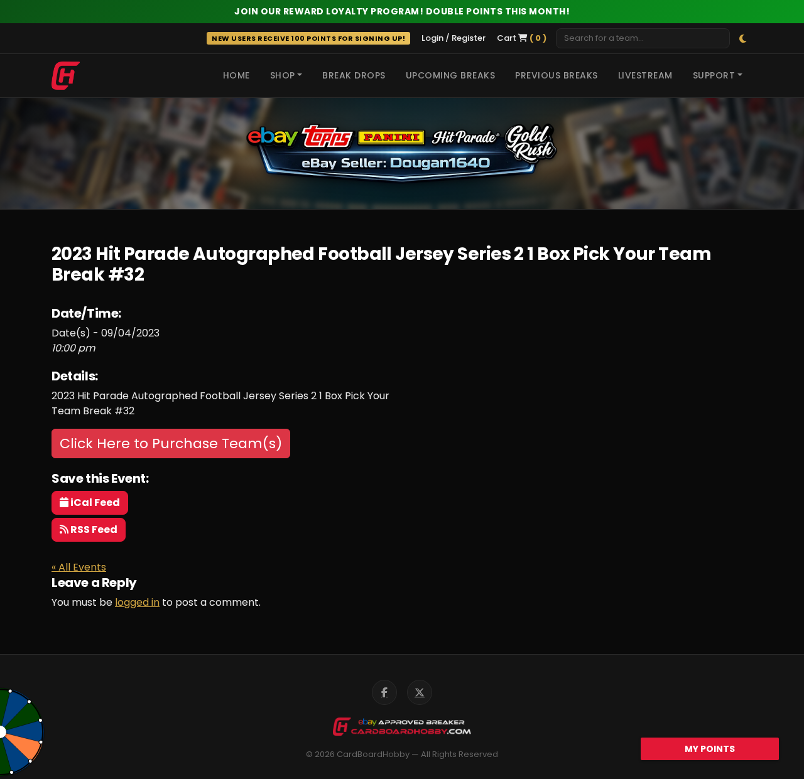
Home (236, 75)
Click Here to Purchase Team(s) (171, 443)
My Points (710, 749)
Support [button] (714, 75)
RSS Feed (92, 529)
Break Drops (354, 75)
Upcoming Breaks (451, 75)
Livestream (645, 75)
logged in (137, 602)
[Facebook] (384, 692)
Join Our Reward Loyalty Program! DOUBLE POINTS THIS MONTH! (402, 11)
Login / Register (453, 38)
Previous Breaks (556, 75)
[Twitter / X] (419, 692)
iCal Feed (94, 502)
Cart (521, 38)
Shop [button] (282, 75)
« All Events (79, 567)
